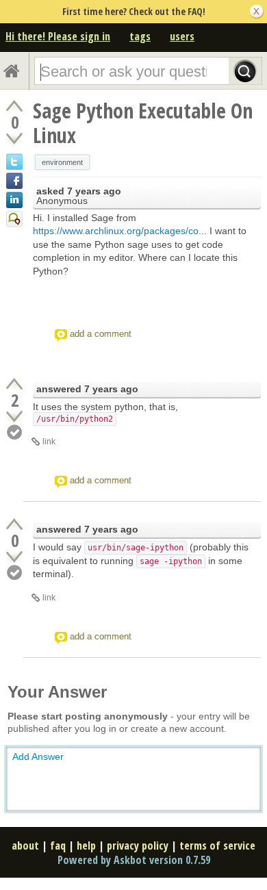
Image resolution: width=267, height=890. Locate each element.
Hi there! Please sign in (57, 36)
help (86, 845)
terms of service (217, 845)
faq (58, 845)
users (182, 36)
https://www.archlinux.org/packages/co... (120, 230)
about (25, 845)
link (48, 441)
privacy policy (137, 845)
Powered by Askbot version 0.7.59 (134, 859)
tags (140, 36)
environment (62, 162)
